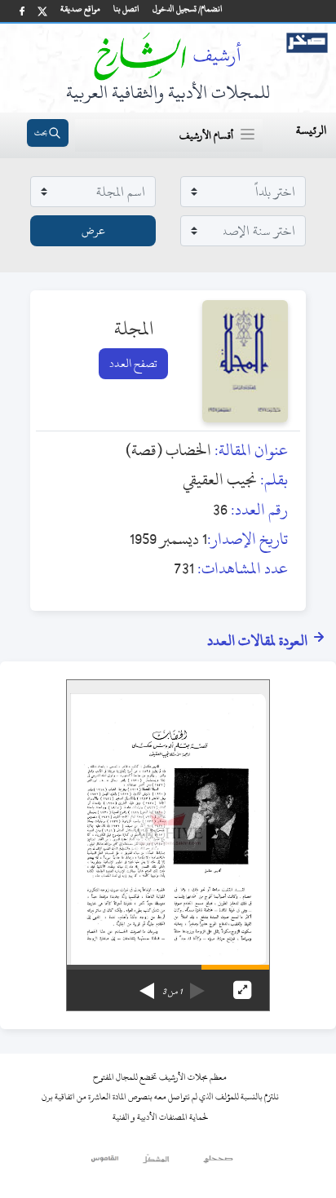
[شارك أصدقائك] (22, 11)
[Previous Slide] (197, 985)
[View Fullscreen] (242, 990)
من (172, 992)
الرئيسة (311, 130)
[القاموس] (105, 1163)
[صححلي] (218, 1163)
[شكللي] (155, 1163)
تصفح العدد (133, 363)
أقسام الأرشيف (206, 135)
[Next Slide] (146, 985)
